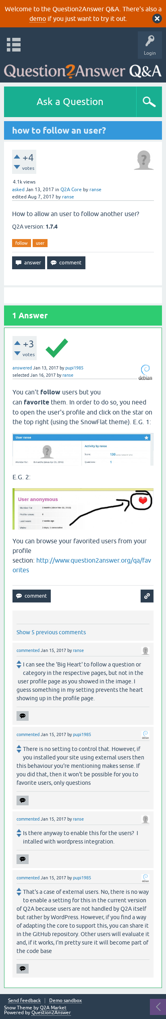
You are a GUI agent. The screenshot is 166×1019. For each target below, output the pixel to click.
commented (28, 650)
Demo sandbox (65, 1000)
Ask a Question (70, 101)
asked (18, 189)
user (40, 243)
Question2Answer (51, 1012)
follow (21, 243)
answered (22, 367)
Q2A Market (53, 1008)
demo (37, 18)
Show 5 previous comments (51, 632)
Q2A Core (71, 189)
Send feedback (24, 1000)
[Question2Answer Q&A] (83, 68)
